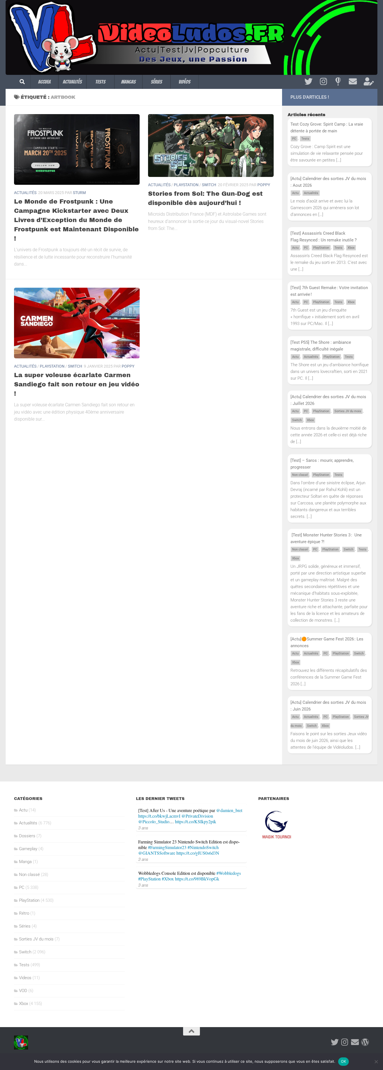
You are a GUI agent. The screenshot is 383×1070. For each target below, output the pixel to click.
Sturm (79, 192)
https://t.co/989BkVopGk (197, 879)
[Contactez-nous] (353, 81)
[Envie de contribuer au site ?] (368, 81)
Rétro (24, 913)
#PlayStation (149, 879)
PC (294, 138)
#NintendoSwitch (203, 847)
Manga (25, 861)
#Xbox (168, 879)
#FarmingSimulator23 (167, 847)
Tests (100, 81)
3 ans (143, 828)
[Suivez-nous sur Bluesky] (338, 81)
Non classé (300, 475)
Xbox (351, 248)
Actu (295, 193)
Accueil (44, 81)
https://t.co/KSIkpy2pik (195, 821)
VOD (23, 990)
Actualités (72, 81)
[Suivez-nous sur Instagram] (323, 81)
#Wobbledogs (228, 873)
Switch (209, 185)
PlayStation (186, 185)
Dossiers (27, 835)
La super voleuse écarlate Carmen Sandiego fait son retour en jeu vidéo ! (76, 384)
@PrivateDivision (197, 816)
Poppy (263, 185)
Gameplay (28, 848)
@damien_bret (229, 810)
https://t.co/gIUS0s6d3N (197, 853)
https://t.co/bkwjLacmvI (159, 816)
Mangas (128, 81)
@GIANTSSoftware (156, 853)
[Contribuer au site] (365, 1042)
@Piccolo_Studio (153, 821)
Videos (25, 977)
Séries (156, 81)
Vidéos (184, 81)
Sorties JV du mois (347, 411)
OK (343, 1061)
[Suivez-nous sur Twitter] (308, 81)
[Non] (376, 1061)
